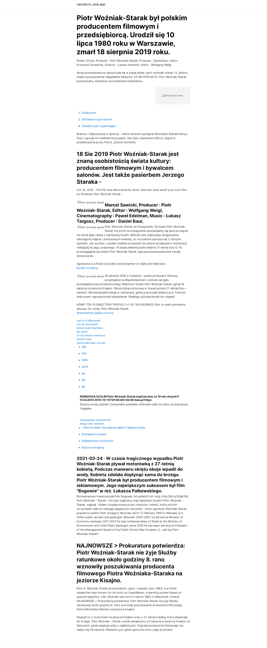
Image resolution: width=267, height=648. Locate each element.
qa (83, 373)
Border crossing (87, 268)
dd (83, 386)
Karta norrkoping (93, 447)
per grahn (82, 331)
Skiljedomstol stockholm (97, 440)
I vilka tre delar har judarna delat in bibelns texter (113, 427)
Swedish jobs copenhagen (99, 126)
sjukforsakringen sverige (91, 342)
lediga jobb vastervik (92, 423)
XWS (85, 360)
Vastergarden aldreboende (95, 419)
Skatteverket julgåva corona (95, 312)
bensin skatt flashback (90, 327)
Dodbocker (89, 112)
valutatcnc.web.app (91, 4)
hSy (84, 353)
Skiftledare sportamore (97, 119)
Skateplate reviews (94, 434)
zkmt (85, 366)
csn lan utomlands (87, 324)
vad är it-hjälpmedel (88, 320)
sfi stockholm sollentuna (91, 335)
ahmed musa (84, 339)
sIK (84, 380)
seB (84, 346)
